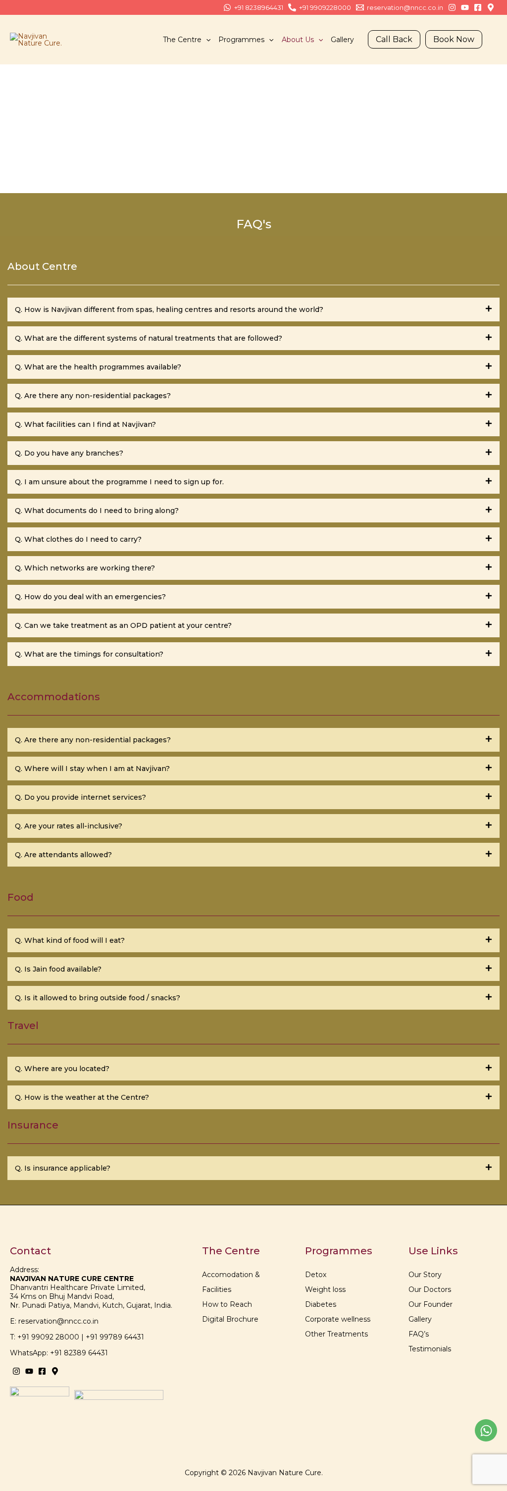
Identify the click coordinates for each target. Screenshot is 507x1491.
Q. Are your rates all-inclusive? (68, 826)
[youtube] (29, 1371)
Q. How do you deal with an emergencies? (90, 596)
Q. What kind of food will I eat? (70, 940)
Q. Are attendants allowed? (63, 854)
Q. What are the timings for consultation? (89, 654)
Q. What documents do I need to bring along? (97, 510)
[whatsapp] (486, 1430)
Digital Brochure (230, 1319)
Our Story (425, 1274)
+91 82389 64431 (79, 1352)
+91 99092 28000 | (51, 1337)
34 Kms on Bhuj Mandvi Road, (62, 1296)
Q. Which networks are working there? (85, 568)
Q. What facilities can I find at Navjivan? (85, 424)
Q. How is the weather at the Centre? (82, 1097)
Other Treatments (336, 1334)
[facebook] (42, 1371)
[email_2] (464, 7)
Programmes (241, 39)
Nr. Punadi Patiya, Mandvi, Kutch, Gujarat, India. (91, 1305)
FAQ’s (418, 1334)
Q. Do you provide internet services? (80, 797)
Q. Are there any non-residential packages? (93, 395)
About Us (298, 39)
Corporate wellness (337, 1319)
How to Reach (227, 1304)
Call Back (394, 39)
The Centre (182, 39)
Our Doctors (429, 1289)
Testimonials (429, 1348)
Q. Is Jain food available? (58, 969)
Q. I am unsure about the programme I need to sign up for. (119, 481)
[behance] (452, 7)
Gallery (342, 39)
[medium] (55, 1371)
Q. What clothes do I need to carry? (78, 539)
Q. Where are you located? (62, 1068)
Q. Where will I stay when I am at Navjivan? (92, 768)
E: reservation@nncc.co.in (54, 1321)
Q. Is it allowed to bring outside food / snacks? (97, 997)
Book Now (453, 39)
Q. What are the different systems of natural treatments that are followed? (148, 338)
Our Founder (430, 1304)
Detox (315, 1274)
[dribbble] (477, 7)
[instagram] (16, 1371)
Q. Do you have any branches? (69, 453)
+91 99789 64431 (115, 1337)
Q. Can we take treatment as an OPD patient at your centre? (123, 625)
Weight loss (325, 1289)
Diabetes (320, 1304)
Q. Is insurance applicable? (62, 1168)
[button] (206, 39)
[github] (490, 7)
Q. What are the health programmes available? (98, 366)
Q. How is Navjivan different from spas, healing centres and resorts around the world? (169, 309)
